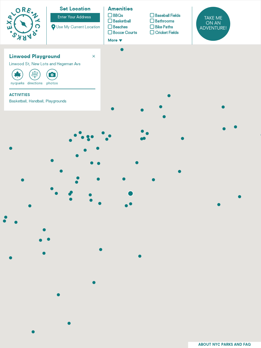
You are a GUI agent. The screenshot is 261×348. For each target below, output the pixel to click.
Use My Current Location (78, 27)
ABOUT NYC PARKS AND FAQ (224, 345)
